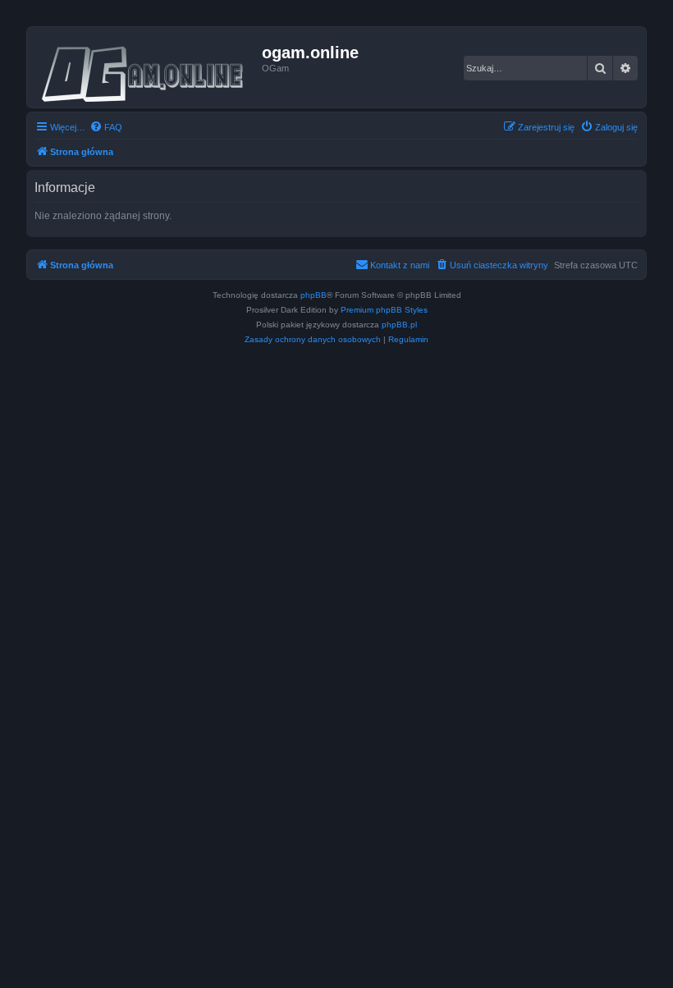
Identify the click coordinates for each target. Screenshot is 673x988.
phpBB (313, 295)
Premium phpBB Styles (384, 309)
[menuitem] (105, 127)
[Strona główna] (146, 67)
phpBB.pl (399, 324)
